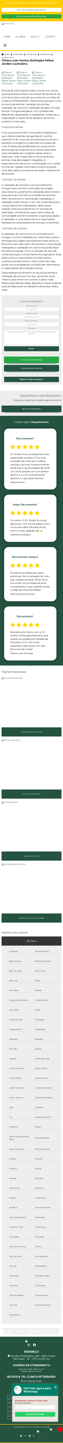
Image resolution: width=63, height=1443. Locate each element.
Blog (34, 36)
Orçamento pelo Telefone (31, 368)
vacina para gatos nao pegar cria (45, 54)
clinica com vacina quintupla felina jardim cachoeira (8, 58)
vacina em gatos (32, 54)
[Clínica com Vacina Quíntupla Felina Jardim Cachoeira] (9, 78)
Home (7, 36)
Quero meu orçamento (31, 409)
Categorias (18, 54)
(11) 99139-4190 (32, 1380)
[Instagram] (28, 1345)
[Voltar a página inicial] (31, 1342)
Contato (50, 36)
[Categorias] (5, 45)
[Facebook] (34, 1345)
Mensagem (31, 328)
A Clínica (20, 36)
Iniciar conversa (35, 1414)
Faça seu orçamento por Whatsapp (31, 16)
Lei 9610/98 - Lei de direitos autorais (45, 1333)
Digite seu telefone (31, 321)
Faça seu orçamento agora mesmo (31, 10)
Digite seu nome (31, 306)
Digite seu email (31, 313)
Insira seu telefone (23, 1403)
